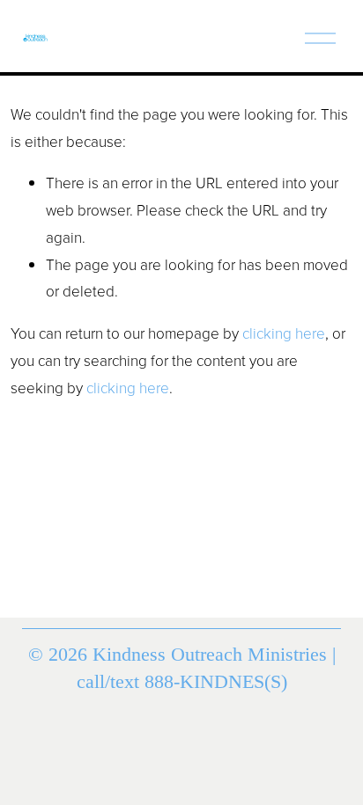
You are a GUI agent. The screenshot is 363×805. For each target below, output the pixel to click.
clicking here (283, 333)
